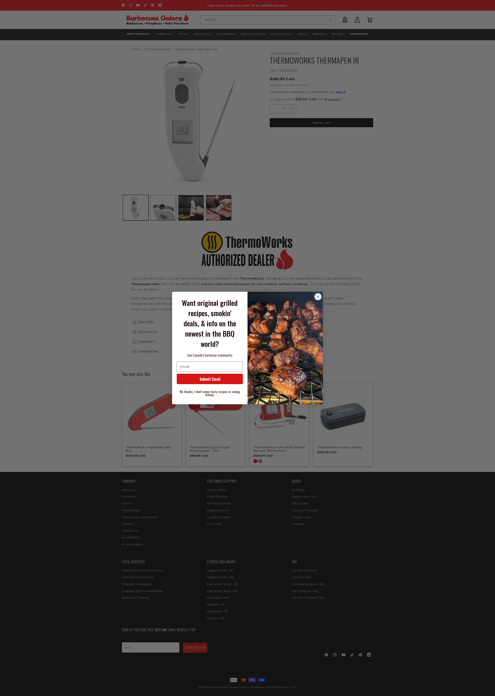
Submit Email (210, 379)
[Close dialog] (318, 296)
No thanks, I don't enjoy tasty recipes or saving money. (210, 393)
